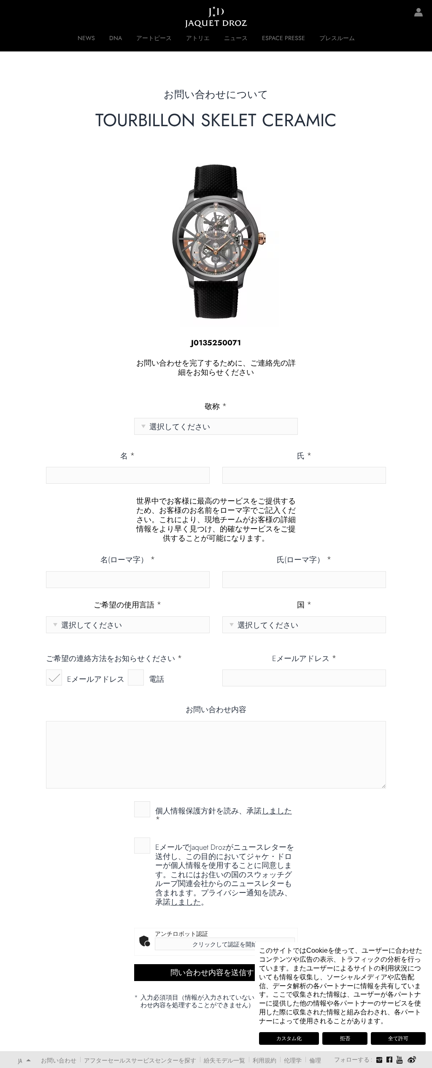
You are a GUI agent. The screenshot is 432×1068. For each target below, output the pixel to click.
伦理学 (293, 1060)
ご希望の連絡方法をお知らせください (114, 659)
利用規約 (264, 1060)
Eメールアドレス (95, 679)
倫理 (315, 1060)
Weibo (412, 1060)
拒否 (345, 1038)
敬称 (216, 407)
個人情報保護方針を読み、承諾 (223, 815)
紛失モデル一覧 (224, 1060)
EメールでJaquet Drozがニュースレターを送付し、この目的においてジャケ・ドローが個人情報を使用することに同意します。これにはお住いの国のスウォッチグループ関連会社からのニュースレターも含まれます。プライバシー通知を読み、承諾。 (224, 874)
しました (277, 810)
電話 (156, 679)
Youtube (400, 1060)
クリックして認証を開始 (224, 944)
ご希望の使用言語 (128, 605)
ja (20, 1061)
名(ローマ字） (127, 560)
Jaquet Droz (12, 17)
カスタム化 (289, 1038)
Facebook (389, 1060)
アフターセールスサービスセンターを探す (140, 1060)
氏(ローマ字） (304, 560)
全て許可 (398, 1038)
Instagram (379, 1061)
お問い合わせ (58, 1060)
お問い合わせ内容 (216, 710)
